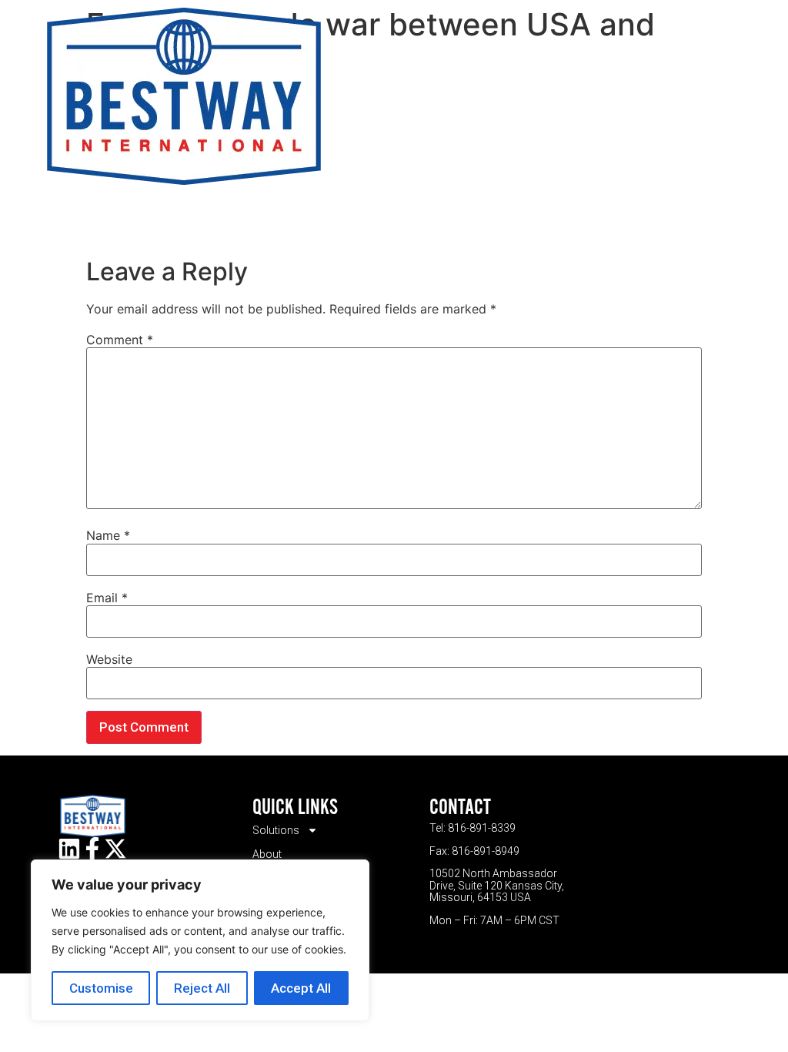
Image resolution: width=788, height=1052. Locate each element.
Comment (119, 339)
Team (504, 96)
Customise (101, 988)
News (639, 96)
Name (108, 535)
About (441, 96)
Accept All (301, 988)
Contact (572, 96)
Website (109, 659)
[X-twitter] (115, 848)
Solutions (360, 96)
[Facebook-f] (92, 848)
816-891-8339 (482, 828)
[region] (200, 940)
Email (107, 597)
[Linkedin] (69, 848)
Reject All (202, 988)
